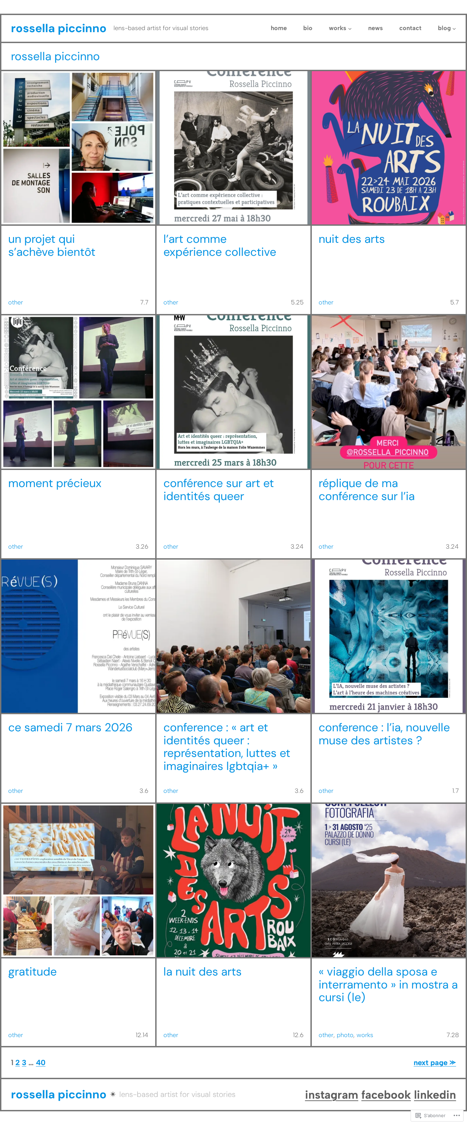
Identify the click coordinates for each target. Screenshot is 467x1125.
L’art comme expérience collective (219, 246)
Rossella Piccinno (59, 28)
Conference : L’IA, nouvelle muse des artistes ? (384, 734)
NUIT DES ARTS (352, 239)
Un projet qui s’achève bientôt (51, 246)
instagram (331, 1094)
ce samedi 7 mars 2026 (70, 727)
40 (40, 1062)
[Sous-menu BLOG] (454, 28)
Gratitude (32, 971)
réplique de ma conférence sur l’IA (367, 490)
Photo (345, 1035)
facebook (386, 1094)
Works (365, 1035)
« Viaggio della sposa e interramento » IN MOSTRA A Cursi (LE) (388, 984)
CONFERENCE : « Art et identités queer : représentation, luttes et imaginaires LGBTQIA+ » (226, 747)
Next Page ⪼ (435, 1062)
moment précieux (56, 483)
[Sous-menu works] (350, 28)
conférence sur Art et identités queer (218, 490)
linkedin (435, 1094)
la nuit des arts (202, 971)
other (15, 302)
